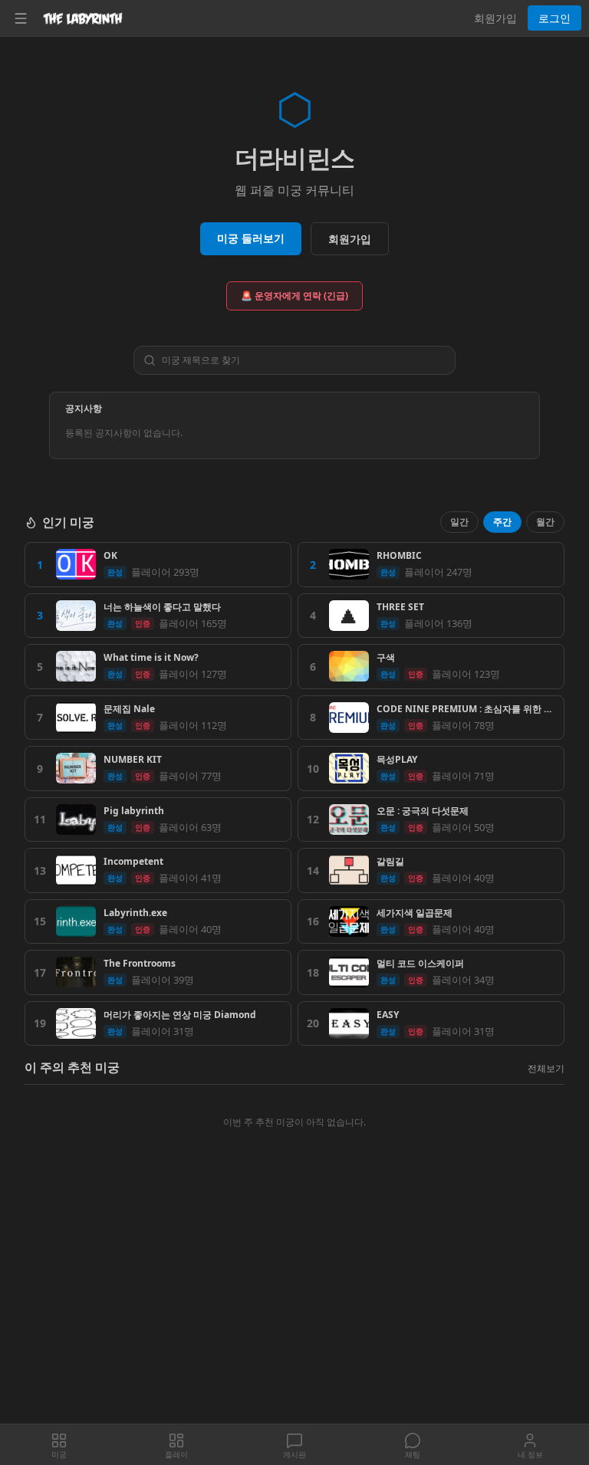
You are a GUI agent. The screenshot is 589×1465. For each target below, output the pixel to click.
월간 (545, 521)
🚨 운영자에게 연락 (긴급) (294, 295)
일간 (459, 521)
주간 (502, 521)
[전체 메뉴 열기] (21, 18)
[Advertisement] (294, 1310)
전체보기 (546, 1068)
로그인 (554, 18)
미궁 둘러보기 (251, 238)
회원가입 (495, 18)
